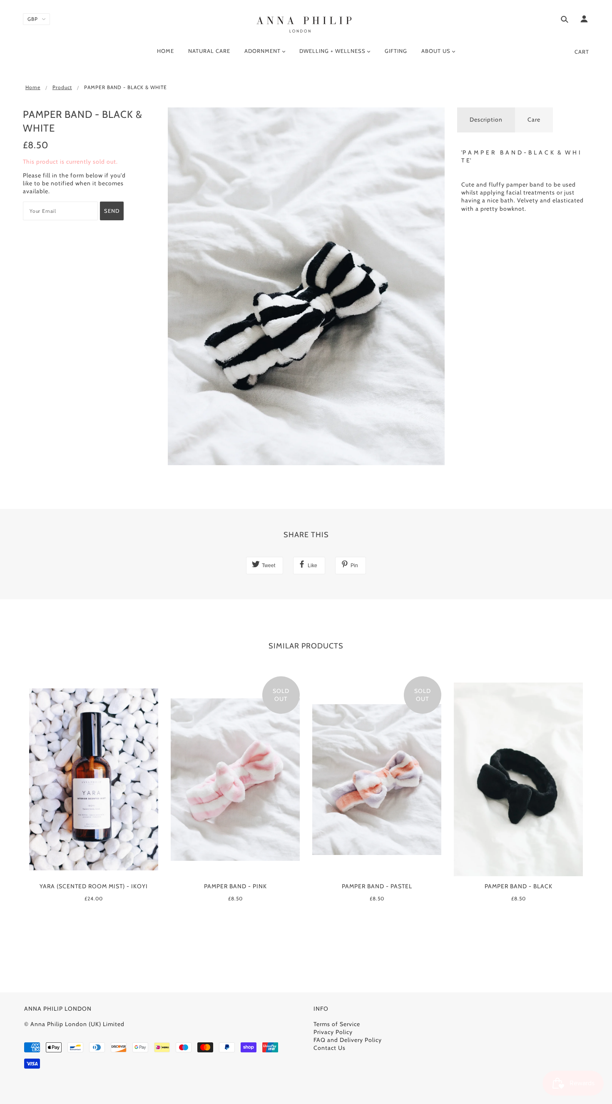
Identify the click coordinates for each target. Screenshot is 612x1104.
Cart (582, 51)
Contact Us (329, 1048)
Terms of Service (336, 1024)
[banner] (306, 22)
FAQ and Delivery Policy (347, 1040)
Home (32, 87)
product (62, 87)
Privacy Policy (333, 1032)
